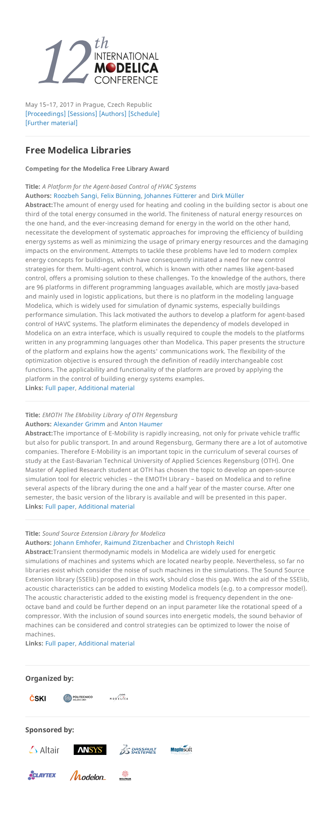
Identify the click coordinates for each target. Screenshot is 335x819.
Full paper (60, 388)
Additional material (107, 388)
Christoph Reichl (210, 542)
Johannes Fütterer (170, 195)
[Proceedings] (45, 113)
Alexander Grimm (79, 424)
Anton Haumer (141, 424)
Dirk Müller (228, 195)
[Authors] (112, 113)
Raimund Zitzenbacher (137, 542)
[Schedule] (144, 113)
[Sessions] (82, 113)
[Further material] (51, 123)
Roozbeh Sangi (75, 195)
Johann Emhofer (77, 542)
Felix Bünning (121, 195)
